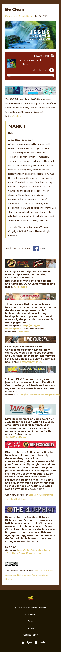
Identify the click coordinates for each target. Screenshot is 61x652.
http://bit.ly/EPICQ (31, 362)
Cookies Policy (30, 635)
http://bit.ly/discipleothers (33, 550)
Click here (17, 116)
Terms (30, 621)
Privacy (30, 628)
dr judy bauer (25, 16)
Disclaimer (30, 615)
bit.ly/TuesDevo (16, 437)
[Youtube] (42, 248)
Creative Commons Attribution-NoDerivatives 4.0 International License (29, 575)
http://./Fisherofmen (41, 495)
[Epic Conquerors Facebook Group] (36, 248)
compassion (11, 16)
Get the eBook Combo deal (19, 499)
